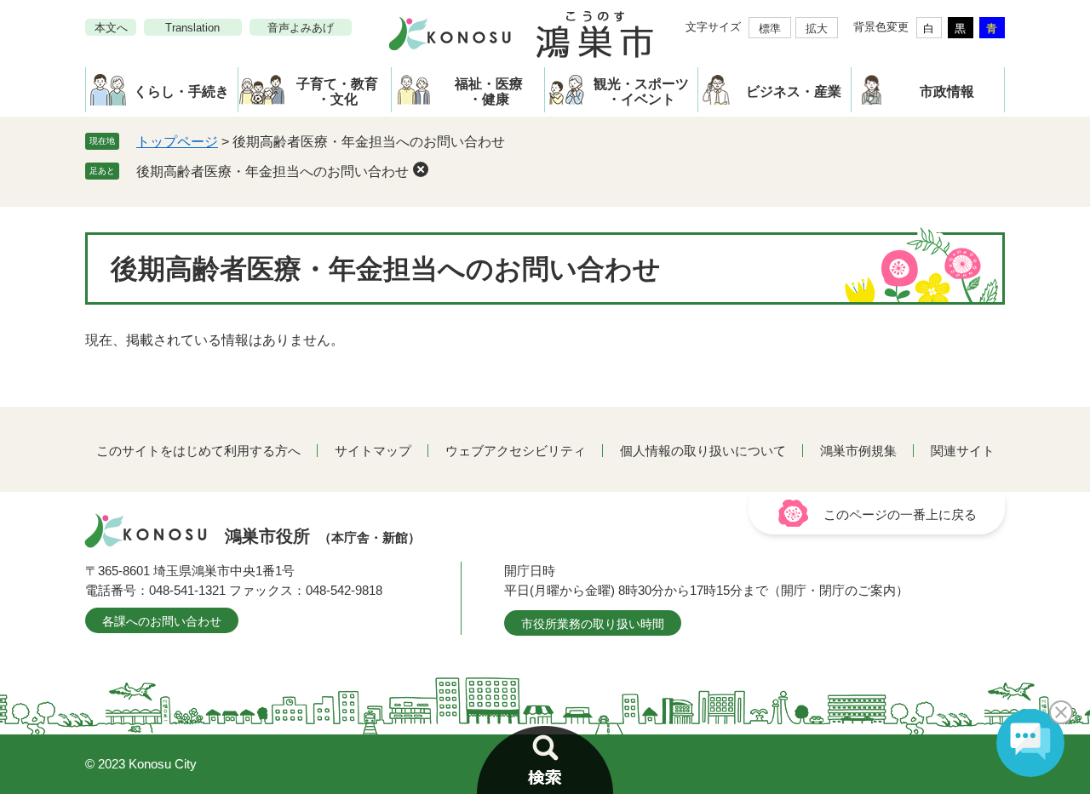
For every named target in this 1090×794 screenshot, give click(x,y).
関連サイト (963, 450)
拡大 (817, 28)
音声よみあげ (300, 27)
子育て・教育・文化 (337, 91)
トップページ (177, 141)
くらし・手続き (181, 91)
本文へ (111, 27)
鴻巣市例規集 (858, 450)
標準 (770, 28)
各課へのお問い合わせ (161, 621)
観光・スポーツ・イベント (641, 91)
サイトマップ (373, 450)
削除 (420, 169)
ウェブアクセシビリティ (515, 450)
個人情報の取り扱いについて (703, 450)
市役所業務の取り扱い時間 (592, 624)
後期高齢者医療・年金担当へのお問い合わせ (272, 171)
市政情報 (947, 91)
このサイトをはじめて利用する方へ (198, 450)
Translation (192, 27)
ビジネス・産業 (793, 91)
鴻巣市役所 (323, 536)
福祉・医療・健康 (489, 91)
